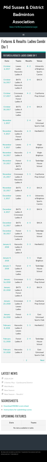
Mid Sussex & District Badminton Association (23, 14)
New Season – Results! (13, 394)
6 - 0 (29, 131)
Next (42, 360)
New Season (9, 390)
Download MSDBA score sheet (16, 406)
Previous (6, 360)
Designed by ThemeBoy (9, 454)
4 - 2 (29, 66)
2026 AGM (8, 378)
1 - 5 (29, 174)
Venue (39, 61)
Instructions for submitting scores (18, 409)
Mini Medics (9, 386)
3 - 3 (29, 244)
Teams (18, 61)
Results (29, 61)
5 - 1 (29, 231)
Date (7, 61)
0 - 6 (29, 160)
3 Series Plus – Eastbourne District (18, 382)
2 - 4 (29, 79)
